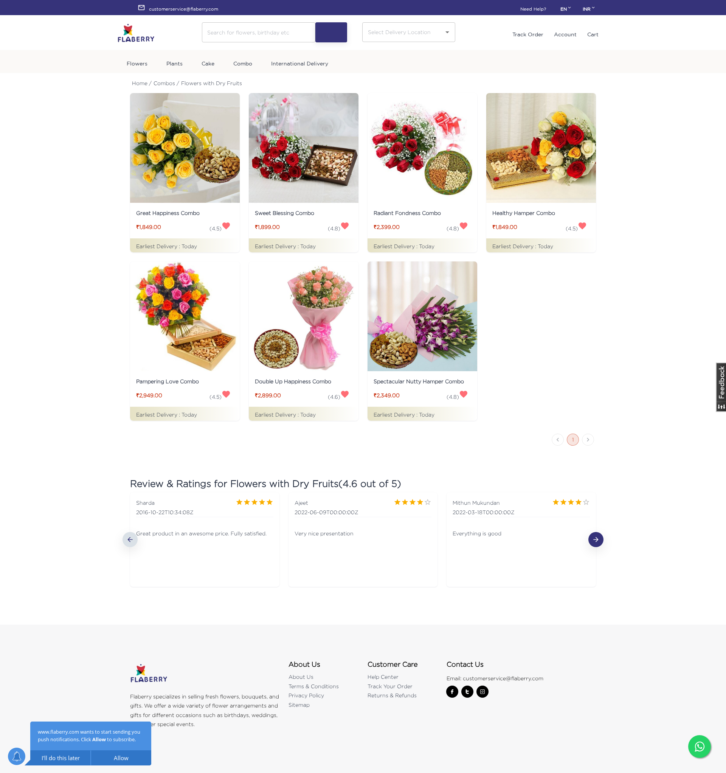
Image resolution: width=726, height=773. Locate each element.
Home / (142, 83)
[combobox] (403, 32)
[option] (205, 539)
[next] (595, 539)
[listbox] (363, 539)
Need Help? (533, 8)
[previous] (130, 539)
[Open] (447, 32)
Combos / (166, 83)
